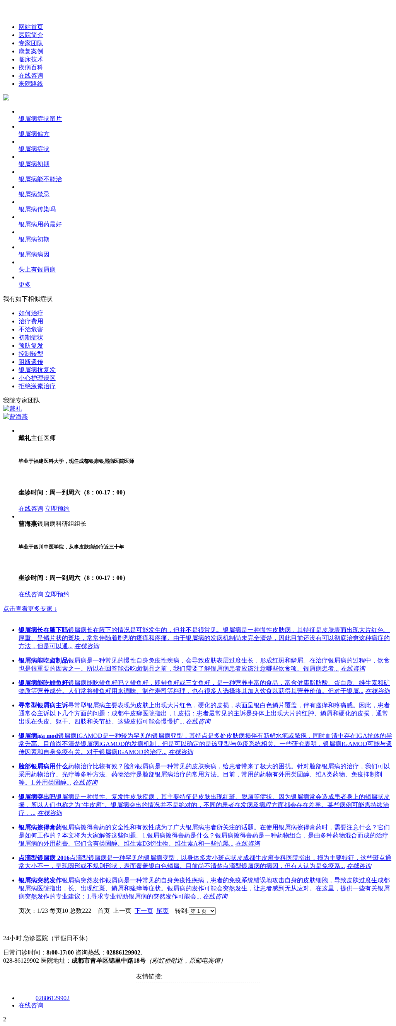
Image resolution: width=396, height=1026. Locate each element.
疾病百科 (31, 67)
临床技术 (31, 59)
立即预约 (57, 508)
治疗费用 (31, 321)
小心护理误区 (37, 378)
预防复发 (31, 345)
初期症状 (31, 337)
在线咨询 (31, 75)
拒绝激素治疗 (37, 386)
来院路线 (31, 83)
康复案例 (31, 51)
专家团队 (31, 43)
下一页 (144, 910)
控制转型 (31, 353)
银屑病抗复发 (37, 370)
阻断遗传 (31, 361)
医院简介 (31, 35)
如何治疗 (31, 313)
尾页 (162, 910)
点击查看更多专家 (30, 608)
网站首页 (31, 27)
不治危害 (31, 329)
